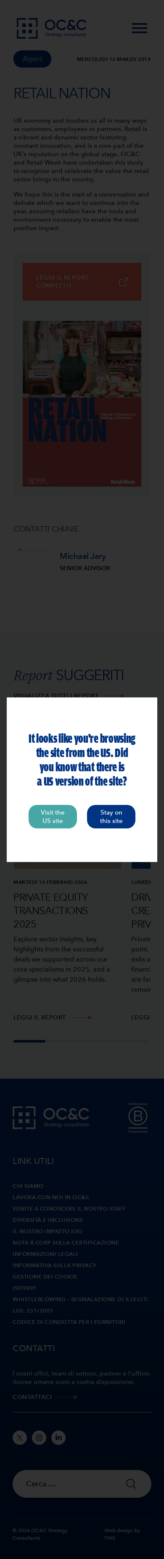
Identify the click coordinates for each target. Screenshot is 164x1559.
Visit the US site (53, 817)
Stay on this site (111, 817)
